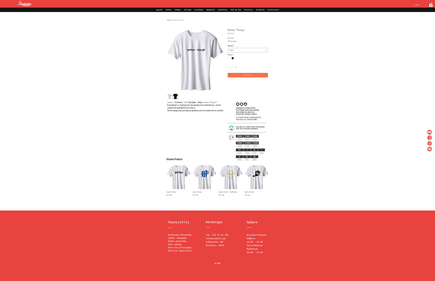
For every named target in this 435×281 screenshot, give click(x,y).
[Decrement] (229, 67)
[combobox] (248, 50)
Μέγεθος (231, 46)
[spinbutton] (233, 67)
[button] (431, 4)
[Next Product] (271, 177)
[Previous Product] (163, 177)
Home (169, 20)
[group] (217, 183)
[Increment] (236, 67)
